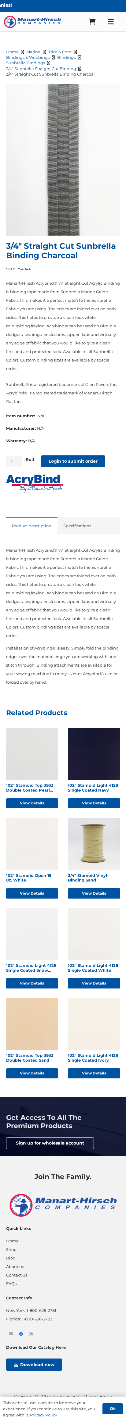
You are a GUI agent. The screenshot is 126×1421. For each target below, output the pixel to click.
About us (15, 1266)
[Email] (11, 1334)
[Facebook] (21, 1334)
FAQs (11, 1283)
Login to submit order (73, 461)
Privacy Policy (43, 1414)
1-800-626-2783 (37, 1318)
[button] (111, 22)
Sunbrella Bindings (25, 62)
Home (12, 51)
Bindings (66, 57)
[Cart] (92, 21)
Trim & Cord (60, 51)
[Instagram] (31, 1334)
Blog (11, 1257)
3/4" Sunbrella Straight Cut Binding (41, 68)
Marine (33, 51)
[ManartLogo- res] (63, 1204)
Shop (11, 1249)
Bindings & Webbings (28, 57)
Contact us (16, 1275)
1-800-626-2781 (41, 1310)
